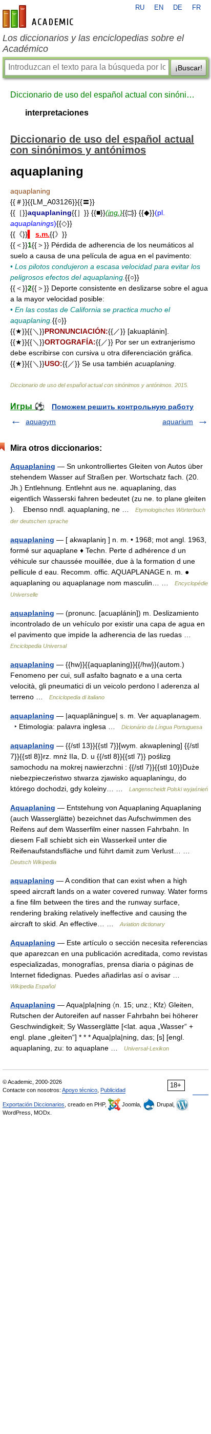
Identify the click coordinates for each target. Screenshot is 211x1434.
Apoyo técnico (79, 1090)
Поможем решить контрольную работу (123, 407)
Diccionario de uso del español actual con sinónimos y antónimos (105, 94)
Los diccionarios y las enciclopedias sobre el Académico (93, 43)
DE (177, 7)
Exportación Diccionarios (34, 1104)
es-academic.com (39, 16)
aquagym (41, 421)
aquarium (177, 421)
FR (196, 7)
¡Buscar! (188, 68)
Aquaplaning (32, 466)
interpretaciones (57, 112)
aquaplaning (32, 540)
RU (139, 7)
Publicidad (112, 1090)
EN (158, 7)
